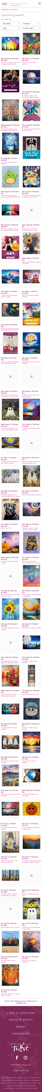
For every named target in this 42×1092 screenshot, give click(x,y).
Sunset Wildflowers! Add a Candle (31, 429)
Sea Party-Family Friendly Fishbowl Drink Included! (10, 329)
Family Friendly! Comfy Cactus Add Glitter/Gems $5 (10, 196)
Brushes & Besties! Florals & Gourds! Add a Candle (31, 196)
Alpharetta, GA (6, 9)
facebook (17, 1058)
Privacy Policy (21, 1065)
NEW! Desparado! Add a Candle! (30, 296)
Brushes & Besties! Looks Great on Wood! (9, 861)
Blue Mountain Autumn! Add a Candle (10, 795)
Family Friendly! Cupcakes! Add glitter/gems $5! (31, 462)
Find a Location (21, 1013)
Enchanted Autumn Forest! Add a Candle (10, 994)
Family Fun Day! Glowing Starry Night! (30, 395)
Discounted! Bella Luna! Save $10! (30, 795)
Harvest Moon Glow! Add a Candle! (31, 362)
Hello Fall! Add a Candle (30, 694)
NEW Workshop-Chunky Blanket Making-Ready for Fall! (10, 662)
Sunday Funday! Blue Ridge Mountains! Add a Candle (31, 861)
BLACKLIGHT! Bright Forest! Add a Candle (10, 595)
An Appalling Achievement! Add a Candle (31, 129)
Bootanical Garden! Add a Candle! (10, 761)
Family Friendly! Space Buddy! (30, 728)
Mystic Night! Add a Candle (10, 927)
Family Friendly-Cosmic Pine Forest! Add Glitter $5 (11, 63)
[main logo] (4, 3)
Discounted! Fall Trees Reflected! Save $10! (8, 695)
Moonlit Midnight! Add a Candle (9, 828)
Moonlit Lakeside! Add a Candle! (9, 163)
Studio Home (15, 3)
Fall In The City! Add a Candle (29, 63)
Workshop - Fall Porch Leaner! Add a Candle (29, 229)
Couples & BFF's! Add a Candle (9, 728)
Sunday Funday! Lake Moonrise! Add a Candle (30, 96)
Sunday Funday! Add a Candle (29, 662)
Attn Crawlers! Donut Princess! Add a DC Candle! (31, 562)
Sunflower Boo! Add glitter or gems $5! (31, 928)
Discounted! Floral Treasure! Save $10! (31, 262)
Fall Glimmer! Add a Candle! (31, 628)
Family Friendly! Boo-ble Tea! (30, 894)
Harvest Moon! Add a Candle (29, 961)
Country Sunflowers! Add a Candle (10, 628)
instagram (25, 1058)
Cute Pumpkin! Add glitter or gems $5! (31, 828)
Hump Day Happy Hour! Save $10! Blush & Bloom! (9, 129)
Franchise (21, 1033)
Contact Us (21, 1070)
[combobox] (10, 23)
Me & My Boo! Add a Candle (31, 495)
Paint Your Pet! (6, 528)
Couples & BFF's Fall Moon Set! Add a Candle (10, 462)
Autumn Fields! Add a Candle (8, 961)
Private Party (21, 1019)
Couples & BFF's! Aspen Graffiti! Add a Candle (9, 894)
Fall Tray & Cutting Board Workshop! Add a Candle (9, 395)
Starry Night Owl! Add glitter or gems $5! (31, 595)
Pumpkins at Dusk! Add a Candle (9, 562)
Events (24, 3)
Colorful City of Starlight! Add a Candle (9, 296)
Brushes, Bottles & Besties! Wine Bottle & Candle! (10, 362)
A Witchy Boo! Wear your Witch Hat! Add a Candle (9, 429)
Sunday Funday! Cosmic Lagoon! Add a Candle (30, 528)
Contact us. (21, 1003)
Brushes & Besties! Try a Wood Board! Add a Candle (10, 495)
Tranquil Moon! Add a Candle (29, 761)
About (21, 1026)
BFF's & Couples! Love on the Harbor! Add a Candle (10, 229)
